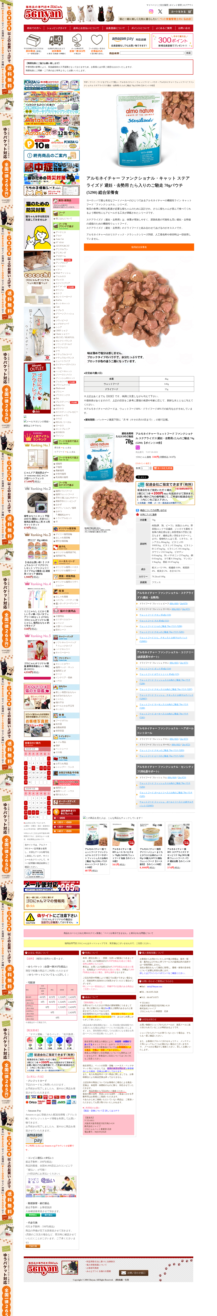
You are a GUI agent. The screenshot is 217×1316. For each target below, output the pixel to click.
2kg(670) (184, 603)
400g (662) (176, 744)
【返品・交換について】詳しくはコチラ (101, 1110)
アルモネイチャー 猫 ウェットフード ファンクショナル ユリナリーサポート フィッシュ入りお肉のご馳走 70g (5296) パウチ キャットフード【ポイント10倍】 (96, 858)
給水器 (59, 724)
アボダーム (61, 256)
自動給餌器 (61, 727)
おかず (59, 504)
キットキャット (63, 303)
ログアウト (188, 5)
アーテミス (61, 232)
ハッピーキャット (64, 371)
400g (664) (171, 777)
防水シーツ (61, 629)
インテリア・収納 (64, 677)
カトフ (59, 293)
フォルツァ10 (62, 381)
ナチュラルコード (64, 354)
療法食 (57, 447)
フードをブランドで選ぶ (107, 82)
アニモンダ (61, 252)
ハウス (59, 681)
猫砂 (58, 745)
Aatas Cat (60, 239)
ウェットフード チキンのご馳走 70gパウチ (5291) (162, 632)
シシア (59, 327)
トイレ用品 (61, 742)
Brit (57, 398)
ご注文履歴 (163, 5)
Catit (58, 307)
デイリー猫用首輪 (64, 534)
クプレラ (60, 310)
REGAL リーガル (63, 422)
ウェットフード (143, 82)
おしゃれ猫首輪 (63, 537)
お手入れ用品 (62, 763)
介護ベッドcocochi (64, 626)
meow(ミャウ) (62, 415)
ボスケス (60, 408)
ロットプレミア (63, 429)
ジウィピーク (62, 320)
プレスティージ (63, 402)
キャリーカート (63, 652)
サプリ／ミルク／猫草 (66, 508)
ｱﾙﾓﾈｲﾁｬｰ (60, 259)
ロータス (60, 425)
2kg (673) (184, 739)
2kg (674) (182, 777)
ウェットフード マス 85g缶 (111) (154, 621)
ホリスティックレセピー (67, 412)
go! (57, 317)
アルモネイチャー (127, 82)
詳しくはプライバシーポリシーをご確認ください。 (163, 973)
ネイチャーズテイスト (66, 364)
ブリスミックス (63, 395)
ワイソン (60, 436)
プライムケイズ (63, 385)
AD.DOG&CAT (62, 246)
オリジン (60, 290)
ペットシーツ (62, 749)
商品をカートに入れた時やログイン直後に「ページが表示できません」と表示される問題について (108, 933)
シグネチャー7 (62, 324)
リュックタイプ (65, 646)
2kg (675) (184, 663)
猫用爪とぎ (61, 671)
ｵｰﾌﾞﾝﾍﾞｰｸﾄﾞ (61, 286)
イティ (59, 269)
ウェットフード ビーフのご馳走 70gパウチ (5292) (162, 756)
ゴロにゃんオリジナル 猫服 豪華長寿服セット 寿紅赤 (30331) (36, 666)
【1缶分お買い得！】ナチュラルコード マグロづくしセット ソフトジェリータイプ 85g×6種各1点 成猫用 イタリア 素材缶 (37, 568)
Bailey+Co (60, 405)
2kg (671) (186, 609)
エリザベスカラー (64, 619)
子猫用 (59, 467)
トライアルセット (64, 518)
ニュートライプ (63, 361)
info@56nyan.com (154, 986)
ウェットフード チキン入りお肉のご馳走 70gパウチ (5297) (166, 689)
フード (92, 82)
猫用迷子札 (61, 556)
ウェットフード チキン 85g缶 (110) (155, 615)
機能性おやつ (64, 515)
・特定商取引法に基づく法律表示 (99, 1261)
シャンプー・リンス (65, 767)
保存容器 (60, 731)
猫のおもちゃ (62, 794)
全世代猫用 (61, 474)
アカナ (59, 235)
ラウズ (59, 419)
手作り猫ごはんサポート (67, 498)
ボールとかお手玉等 (65, 706)
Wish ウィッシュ (63, 273)
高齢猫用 (60, 470)
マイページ (151, 5)
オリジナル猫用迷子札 (66, 552)
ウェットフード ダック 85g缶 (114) (155, 668)
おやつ (59, 511)
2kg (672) (186, 744)
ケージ (59, 674)
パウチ (154, 82)
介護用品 (60, 616)
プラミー (60, 391)
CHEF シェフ (62, 330)
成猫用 (59, 464)
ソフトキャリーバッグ (66, 642)
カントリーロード (64, 297)
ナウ (58, 351)
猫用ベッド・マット (65, 667)
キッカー (60, 709)
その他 (59, 752)
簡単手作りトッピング (66, 501)
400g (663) (174, 739)
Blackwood (60, 388)
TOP (85, 82)
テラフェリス (62, 347)
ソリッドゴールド (64, 344)
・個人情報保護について (95, 1265)
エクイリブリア (63, 283)
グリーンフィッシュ (65, 313)
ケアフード (59, 452)
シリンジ (60, 623)
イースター (61, 266)
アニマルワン (62, 249)
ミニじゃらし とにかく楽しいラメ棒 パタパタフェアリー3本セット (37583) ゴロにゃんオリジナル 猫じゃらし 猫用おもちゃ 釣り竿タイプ (36, 618)
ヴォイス (60, 280)
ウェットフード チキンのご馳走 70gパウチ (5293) (162, 750)
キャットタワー (63, 664)
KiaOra (59, 300)
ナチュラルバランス (65, 358)
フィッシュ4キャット (65, 378)
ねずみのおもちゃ (64, 695)
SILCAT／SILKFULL (65, 337)
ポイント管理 (176, 5)
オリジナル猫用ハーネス (67, 567)
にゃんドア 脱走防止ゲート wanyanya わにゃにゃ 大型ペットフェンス (36, 475)
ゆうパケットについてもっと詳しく (48, 974)
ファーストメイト (64, 375)
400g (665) (174, 663)
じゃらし (60, 699)
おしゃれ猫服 (62, 596)
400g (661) (176, 609)
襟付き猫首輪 (62, 541)
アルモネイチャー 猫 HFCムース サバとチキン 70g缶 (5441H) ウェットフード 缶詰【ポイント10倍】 (123, 855)
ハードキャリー (63, 649)
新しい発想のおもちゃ (66, 692)
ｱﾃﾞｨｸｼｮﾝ (60, 242)
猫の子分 (60, 702)
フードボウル (62, 720)
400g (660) (174, 603)
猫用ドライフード (64, 491)
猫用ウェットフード (65, 494)
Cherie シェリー (63, 334)
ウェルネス (61, 276)
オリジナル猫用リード (66, 570)
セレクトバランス (64, 341)
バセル (59, 368)
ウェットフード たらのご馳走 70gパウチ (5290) (161, 626)
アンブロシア (62, 263)
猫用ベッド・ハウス (65, 791)
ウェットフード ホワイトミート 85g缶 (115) (159, 674)
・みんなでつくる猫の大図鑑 (97, 1271)
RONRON (60, 432)
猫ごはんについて (64, 218)
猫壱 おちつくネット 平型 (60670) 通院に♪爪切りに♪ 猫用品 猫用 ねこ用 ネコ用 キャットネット (37, 520)
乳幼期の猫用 (62, 477)
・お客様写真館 (91, 1268)
